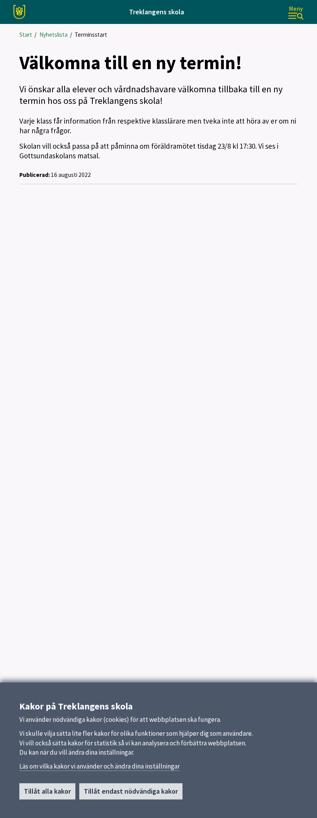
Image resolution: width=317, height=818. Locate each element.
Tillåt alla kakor (47, 791)
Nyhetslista (53, 34)
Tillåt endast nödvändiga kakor (131, 791)
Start (25, 34)
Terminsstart (91, 34)
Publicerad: (34, 174)
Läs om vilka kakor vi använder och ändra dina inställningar (99, 766)
